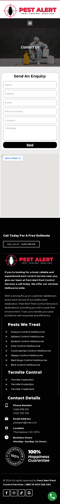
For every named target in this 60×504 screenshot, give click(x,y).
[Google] (29, 492)
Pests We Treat (24, 324)
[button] (29, 23)
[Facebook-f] (6, 492)
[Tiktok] (21, 492)
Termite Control (25, 372)
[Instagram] (14, 492)
